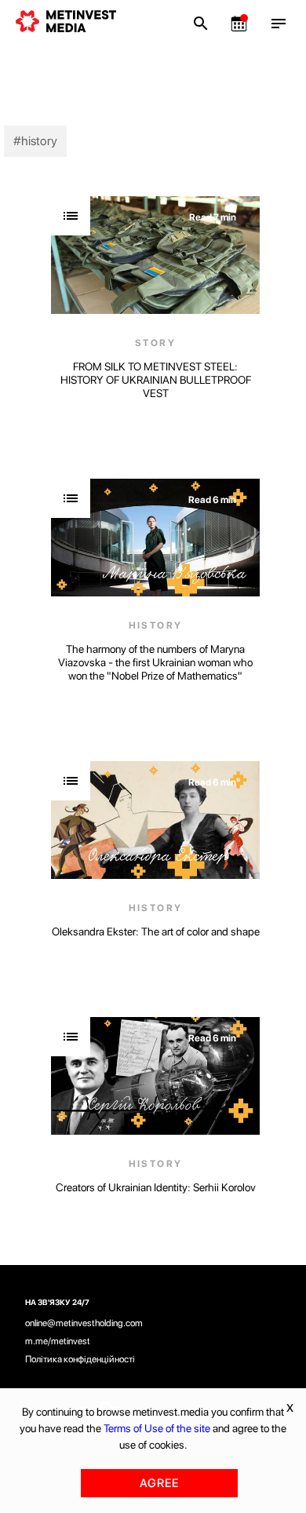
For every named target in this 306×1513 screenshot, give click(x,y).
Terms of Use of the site (157, 1428)
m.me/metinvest (57, 1341)
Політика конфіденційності (80, 1359)
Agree (159, 1483)
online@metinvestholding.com (84, 1323)
